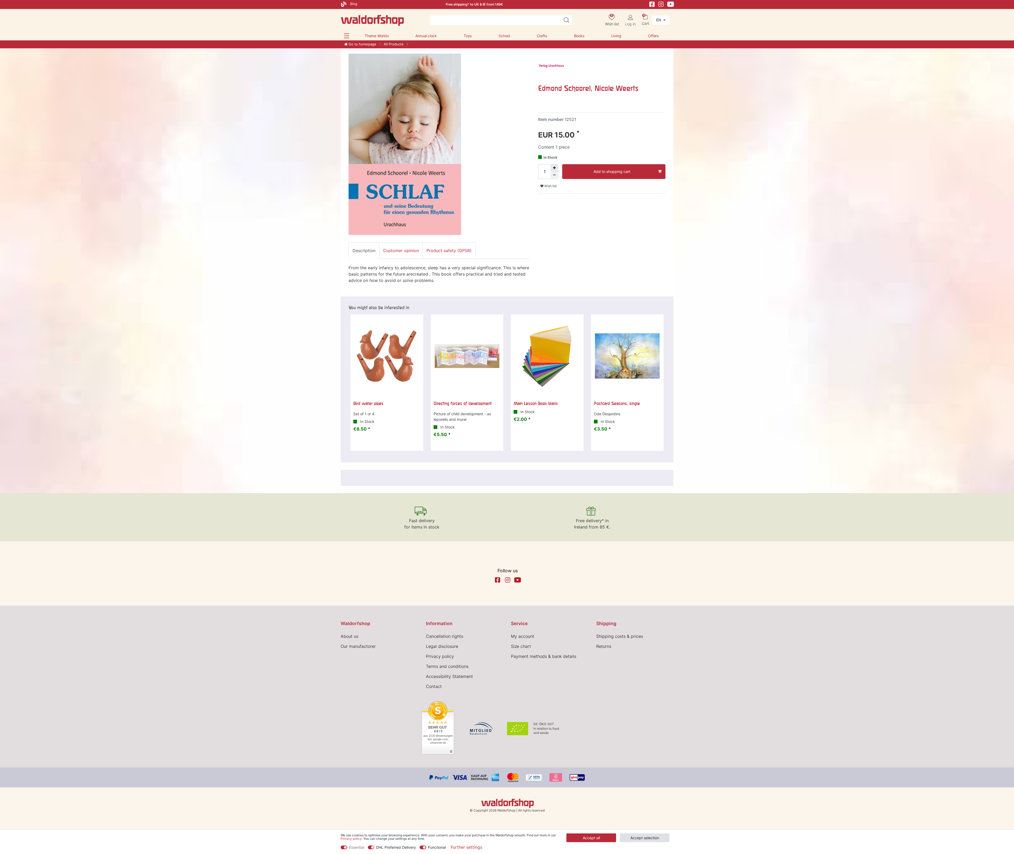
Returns (603, 646)
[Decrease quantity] (554, 175)
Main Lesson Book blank (536, 403)
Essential (356, 847)
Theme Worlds (377, 36)
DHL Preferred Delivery (396, 847)
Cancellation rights (444, 636)
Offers (653, 36)
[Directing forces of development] (467, 356)
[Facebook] (652, 4)
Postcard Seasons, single (617, 403)
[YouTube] (670, 4)
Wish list (550, 186)
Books (579, 36)
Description (364, 250)
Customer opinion (401, 250)
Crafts (542, 36)
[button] (346, 35)
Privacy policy (440, 656)
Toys (468, 36)
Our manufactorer (358, 646)
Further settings (466, 847)
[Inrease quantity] (554, 168)
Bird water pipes (368, 403)
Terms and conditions (447, 666)
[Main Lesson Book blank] (547, 356)
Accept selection (644, 838)
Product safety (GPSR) (449, 250)
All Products (393, 44)
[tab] (364, 250)
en (659, 20)
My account (522, 636)
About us (349, 636)
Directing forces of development (463, 403)
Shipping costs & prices (619, 636)
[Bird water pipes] (386, 356)
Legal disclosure (442, 646)
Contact (434, 686)
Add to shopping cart (612, 171)
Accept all (591, 838)
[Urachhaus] (551, 66)
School (504, 36)
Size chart (521, 646)
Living (616, 36)
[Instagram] (661, 4)
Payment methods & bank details (543, 656)
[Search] (566, 20)
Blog (353, 4)
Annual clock (426, 36)
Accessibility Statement (449, 676)
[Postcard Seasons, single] (627, 356)
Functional (437, 847)
